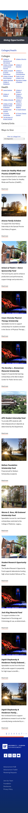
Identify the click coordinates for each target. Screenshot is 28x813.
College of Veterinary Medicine (19, 105)
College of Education (19, 65)
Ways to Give (7, 130)
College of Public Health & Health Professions (7, 105)
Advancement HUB (9, 767)
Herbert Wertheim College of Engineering (8, 82)
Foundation (7, 783)
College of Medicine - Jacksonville (19, 96)
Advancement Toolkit (10, 770)
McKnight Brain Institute (7, 110)
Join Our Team (8, 781)
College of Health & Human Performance (8, 72)
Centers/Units (7, 123)
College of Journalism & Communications (20, 72)
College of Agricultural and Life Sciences (7, 61)
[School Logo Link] (13, 746)
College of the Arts (21, 59)
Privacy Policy (8, 789)
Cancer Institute (7, 90)
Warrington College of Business (21, 81)
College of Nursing (8, 100)
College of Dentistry (19, 91)
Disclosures (7, 786)
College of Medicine (6, 95)
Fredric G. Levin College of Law (20, 77)
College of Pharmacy (19, 100)
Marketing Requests (10, 772)
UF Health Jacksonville (6, 114)
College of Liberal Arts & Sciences (8, 77)
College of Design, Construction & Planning (8, 66)
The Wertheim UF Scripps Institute (8, 118)
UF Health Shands (21, 109)
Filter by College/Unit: (14, 136)
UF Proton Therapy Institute (21, 114)
